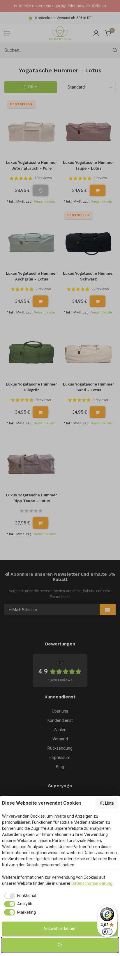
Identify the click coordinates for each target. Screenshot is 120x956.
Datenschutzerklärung (91, 883)
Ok (60, 944)
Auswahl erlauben (60, 928)
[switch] (107, 932)
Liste (109, 803)
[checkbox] (19, 896)
